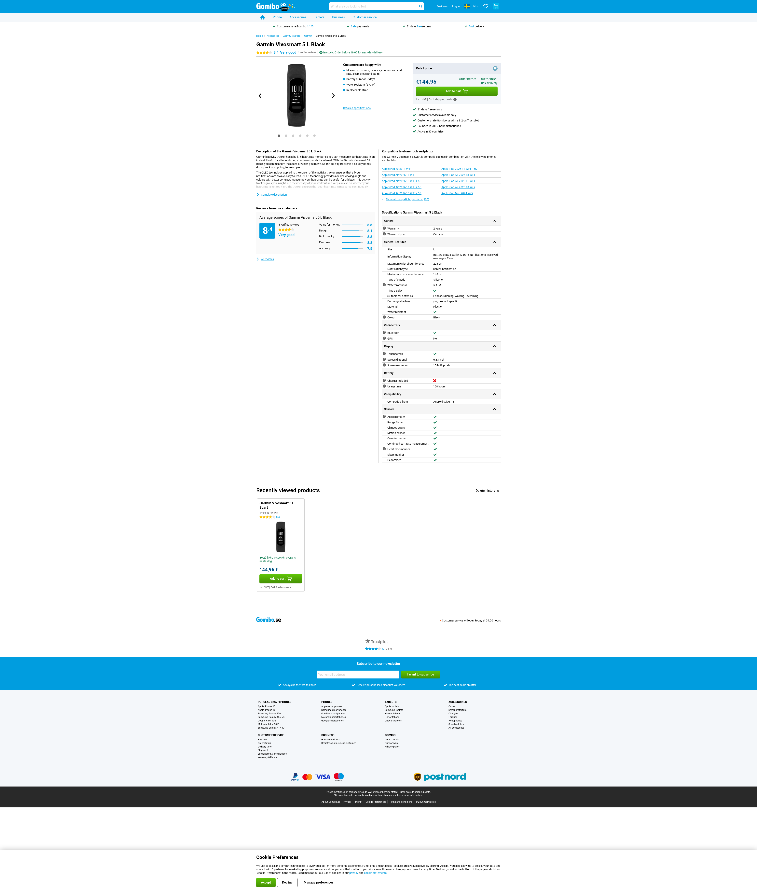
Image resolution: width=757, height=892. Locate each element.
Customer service (365, 17)
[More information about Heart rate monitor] (384, 448)
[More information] (455, 99)
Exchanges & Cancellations (272, 753)
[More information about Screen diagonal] (384, 359)
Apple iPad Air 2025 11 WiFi (398, 174)
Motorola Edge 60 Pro (269, 724)
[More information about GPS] (384, 338)
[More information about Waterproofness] (384, 284)
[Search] (421, 6)
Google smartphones (332, 720)
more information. (413, 795)
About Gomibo (392, 739)
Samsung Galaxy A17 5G (271, 727)
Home (259, 36)
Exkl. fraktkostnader (281, 587)
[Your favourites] (485, 6)
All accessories (456, 727)
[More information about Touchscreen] (384, 353)
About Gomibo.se (331, 802)
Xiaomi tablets (392, 713)
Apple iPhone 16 (266, 710)
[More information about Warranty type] (384, 233)
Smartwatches (456, 724)
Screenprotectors (457, 710)
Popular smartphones (274, 702)
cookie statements (375, 872)
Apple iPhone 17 (266, 706)
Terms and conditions (400, 802)
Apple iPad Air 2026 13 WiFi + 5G (401, 193)
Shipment (263, 750)
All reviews (267, 259)
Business (338, 17)
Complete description (274, 194)
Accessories (298, 17)
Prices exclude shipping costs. (415, 792)
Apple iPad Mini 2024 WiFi (457, 193)
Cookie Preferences (376, 802)
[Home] (262, 17)
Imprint (358, 802)
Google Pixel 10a (267, 720)
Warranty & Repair (267, 757)
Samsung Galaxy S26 (269, 713)
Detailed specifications (357, 108)
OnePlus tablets (393, 720)
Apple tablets (392, 706)
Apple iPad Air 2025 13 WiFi (458, 174)
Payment (263, 739)
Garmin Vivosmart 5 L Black (331, 36)
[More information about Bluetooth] (384, 332)
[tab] (279, 135)
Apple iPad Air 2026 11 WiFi (458, 181)
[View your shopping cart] (496, 6)
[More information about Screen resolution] (384, 365)
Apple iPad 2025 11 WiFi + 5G (459, 168)
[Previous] (260, 96)
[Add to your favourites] (495, 68)
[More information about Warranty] (384, 228)
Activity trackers (291, 36)
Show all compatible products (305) (407, 199)
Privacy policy (392, 746)
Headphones (455, 720)
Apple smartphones (331, 706)
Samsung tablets (394, 710)
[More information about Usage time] (384, 386)
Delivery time (264, 746)
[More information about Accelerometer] (384, 416)
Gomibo (390, 735)
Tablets (319, 17)
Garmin (308, 36)
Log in (456, 6)
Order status (264, 743)
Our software (391, 743)
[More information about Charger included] (384, 380)
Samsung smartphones (333, 710)
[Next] (333, 96)
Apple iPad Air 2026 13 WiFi (458, 187)
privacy (353, 872)
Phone (277, 17)
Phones (326, 702)
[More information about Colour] (384, 317)
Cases (451, 706)
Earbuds (452, 717)
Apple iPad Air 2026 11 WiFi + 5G (401, 187)
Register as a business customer (338, 743)
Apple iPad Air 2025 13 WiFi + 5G (401, 181)
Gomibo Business (330, 739)
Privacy (347, 802)
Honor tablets (392, 717)
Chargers (453, 713)
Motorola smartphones (333, 717)
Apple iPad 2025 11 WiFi (396, 168)
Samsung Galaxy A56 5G (271, 717)
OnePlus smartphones (333, 713)
